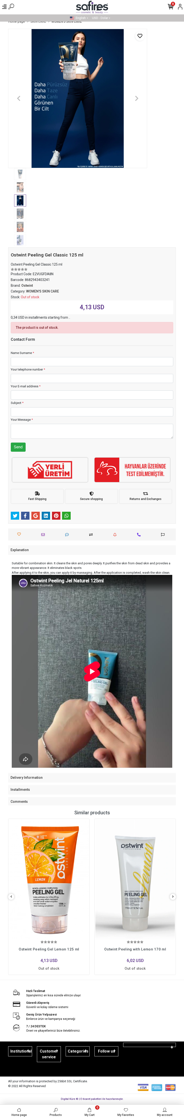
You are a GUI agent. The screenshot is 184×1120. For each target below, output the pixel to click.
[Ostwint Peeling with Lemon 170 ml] (135, 879)
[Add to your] (92, 535)
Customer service (49, 1054)
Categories (78, 1051)
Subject (17, 403)
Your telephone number (28, 369)
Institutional (21, 1051)
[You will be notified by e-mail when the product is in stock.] (116, 535)
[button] (18, 98)
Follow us (106, 1051)
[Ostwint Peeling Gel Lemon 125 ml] (49, 879)
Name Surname (22, 353)
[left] (11, 896)
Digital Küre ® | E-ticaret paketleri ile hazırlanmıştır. (92, 1099)
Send (18, 447)
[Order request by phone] (140, 535)
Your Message (22, 419)
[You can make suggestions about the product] (164, 535)
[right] (173, 896)
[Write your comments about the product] (68, 535)
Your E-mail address (25, 386)
